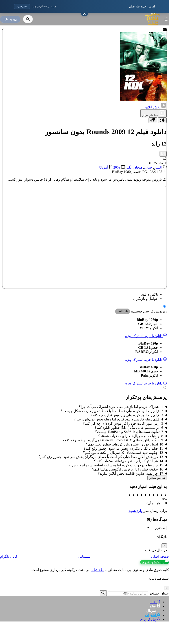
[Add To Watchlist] (163, 154)
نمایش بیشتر (157, 478)
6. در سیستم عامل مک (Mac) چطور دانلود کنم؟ (129, 427)
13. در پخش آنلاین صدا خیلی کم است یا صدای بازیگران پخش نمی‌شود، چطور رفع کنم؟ (100, 457)
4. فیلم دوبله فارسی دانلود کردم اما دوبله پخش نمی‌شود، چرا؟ (118, 419)
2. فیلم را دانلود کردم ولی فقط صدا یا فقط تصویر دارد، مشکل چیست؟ (112, 411)
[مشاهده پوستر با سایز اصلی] (143, 100)
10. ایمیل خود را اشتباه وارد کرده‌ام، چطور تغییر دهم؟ (124, 444)
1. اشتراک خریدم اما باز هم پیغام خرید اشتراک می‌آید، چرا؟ (121, 407)
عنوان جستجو (159, 593)
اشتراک (151, 615)
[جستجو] (28, 19)
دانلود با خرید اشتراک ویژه (144, 336)
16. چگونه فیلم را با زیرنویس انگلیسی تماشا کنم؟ (127, 469)
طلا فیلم (97, 570)
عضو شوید (22, 6)
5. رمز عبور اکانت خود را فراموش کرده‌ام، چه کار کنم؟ (123, 423)
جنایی (148, 167)
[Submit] (103, 593)
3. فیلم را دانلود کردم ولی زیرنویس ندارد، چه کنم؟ (127, 415)
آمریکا (103, 167)
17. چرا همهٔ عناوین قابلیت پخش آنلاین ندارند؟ (130, 473)
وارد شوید (136, 511)
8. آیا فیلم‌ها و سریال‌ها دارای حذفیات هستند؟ (130, 436)
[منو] (166, 19)
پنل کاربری (148, 619)
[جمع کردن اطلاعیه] (84, 14)
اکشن (158, 167)
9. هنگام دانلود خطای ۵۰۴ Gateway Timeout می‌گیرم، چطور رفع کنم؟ (112, 440)
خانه (153, 602)
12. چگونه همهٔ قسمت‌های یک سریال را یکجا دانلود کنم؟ (123, 452)
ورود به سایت (10, 19)
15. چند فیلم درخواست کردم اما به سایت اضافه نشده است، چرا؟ (116, 465)
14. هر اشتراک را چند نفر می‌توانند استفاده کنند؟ (128, 461)
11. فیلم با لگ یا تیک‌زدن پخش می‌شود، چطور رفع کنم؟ (123, 448)
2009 (116, 167)
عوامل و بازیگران (145, 298)
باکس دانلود (149, 294)
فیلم (153, 606)
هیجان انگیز (134, 167)
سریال (151, 610)
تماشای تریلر (150, 115)
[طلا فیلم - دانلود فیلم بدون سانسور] (152, 26)
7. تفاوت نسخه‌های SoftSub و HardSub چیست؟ (129, 432)
